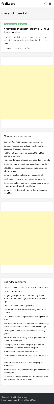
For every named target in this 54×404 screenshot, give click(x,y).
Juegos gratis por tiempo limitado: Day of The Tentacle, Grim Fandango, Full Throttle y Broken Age (25, 298)
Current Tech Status (26, 186)
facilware (8, 4)
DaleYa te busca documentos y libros (27, 142)
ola (5, 164)
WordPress (18, 400)
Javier (9, 48)
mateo (7, 160)
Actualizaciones (10, 24)
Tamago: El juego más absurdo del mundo (31, 160)
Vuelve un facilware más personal (28, 175)
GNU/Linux (22, 24)
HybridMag (30, 400)
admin (6, 175)
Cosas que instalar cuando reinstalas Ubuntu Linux (26, 287)
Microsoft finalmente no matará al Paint (21, 351)
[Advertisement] (27, 92)
